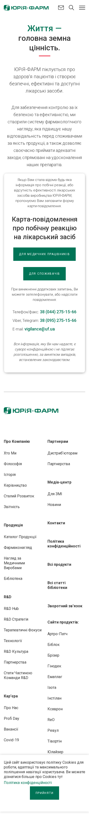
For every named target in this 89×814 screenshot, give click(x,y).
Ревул (53, 730)
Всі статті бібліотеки (57, 585)
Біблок (53, 644)
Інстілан (54, 698)
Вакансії (11, 729)
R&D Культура (16, 651)
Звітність (12, 507)
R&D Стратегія (16, 619)
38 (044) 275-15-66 (58, 311)
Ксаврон (55, 709)
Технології (13, 641)
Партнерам (57, 441)
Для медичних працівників (44, 254)
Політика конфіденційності (28, 782)
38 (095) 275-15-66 (58, 320)
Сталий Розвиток (19, 496)
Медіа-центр (59, 482)
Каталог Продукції (20, 537)
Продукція (13, 525)
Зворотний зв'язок (64, 606)
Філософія (13, 464)
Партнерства (15, 662)
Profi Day (11, 718)
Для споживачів (44, 273)
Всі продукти (59, 564)
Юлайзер (55, 752)
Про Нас (11, 708)
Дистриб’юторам (62, 453)
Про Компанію (17, 441)
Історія (10, 474)
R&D (7, 597)
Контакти (56, 523)
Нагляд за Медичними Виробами (14, 563)
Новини (54, 504)
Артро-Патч (57, 634)
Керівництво (15, 485)
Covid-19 (11, 740)
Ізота (51, 687)
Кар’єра (11, 696)
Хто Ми (10, 453)
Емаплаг (54, 677)
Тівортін (54, 741)
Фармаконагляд (18, 547)
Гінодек (54, 666)
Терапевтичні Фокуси (23, 630)
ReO (51, 719)
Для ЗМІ (54, 494)
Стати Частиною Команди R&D (18, 675)
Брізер (53, 655)
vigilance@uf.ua (39, 328)
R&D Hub (11, 608)
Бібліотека (13, 578)
